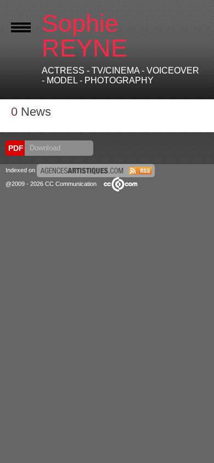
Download (43, 148)
